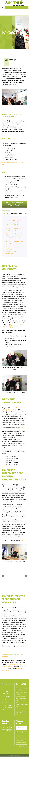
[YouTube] (7, 730)
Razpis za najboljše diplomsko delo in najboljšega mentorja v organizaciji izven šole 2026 (14, 236)
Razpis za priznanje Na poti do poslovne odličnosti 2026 (14, 229)
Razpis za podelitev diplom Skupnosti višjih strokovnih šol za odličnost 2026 (13, 223)
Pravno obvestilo (5, 701)
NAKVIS (15, 85)
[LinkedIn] (11, 730)
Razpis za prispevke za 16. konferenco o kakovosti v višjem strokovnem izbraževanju (13, 250)
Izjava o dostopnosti (5, 692)
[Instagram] (11, 727)
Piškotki (6, 697)
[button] (3, 97)
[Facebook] (3, 727)
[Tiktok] (3, 730)
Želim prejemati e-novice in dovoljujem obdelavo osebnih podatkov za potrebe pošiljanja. (21, 737)
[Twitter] (7, 727)
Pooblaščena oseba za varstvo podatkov (7, 707)
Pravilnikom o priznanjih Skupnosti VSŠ (13, 409)
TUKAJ (22, 428)
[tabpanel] (14, 236)
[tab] (6, 213)
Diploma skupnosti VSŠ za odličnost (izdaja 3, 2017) (13, 326)
